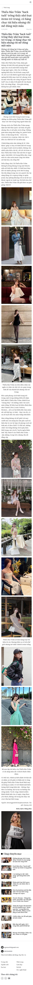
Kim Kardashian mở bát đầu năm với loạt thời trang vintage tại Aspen (22, 891)
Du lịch (18, 967)
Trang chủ (4, 962)
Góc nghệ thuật (21, 970)
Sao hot (3, 967)
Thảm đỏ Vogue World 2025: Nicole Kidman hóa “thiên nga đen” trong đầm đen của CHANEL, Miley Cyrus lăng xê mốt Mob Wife (22, 909)
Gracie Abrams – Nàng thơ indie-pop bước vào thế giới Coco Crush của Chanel (22, 899)
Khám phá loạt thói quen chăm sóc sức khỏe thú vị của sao (21, 883)
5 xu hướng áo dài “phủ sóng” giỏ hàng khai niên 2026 (21, 875)
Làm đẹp (19, 964)
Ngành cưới (4, 964)
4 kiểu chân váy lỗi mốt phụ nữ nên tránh (22, 917)
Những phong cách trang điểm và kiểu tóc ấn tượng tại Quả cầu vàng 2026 (21, 859)
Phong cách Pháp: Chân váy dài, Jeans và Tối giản (22, 933)
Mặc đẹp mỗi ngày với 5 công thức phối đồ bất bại (21, 925)
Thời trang (19, 962)
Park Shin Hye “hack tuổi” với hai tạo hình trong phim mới (22, 867)
